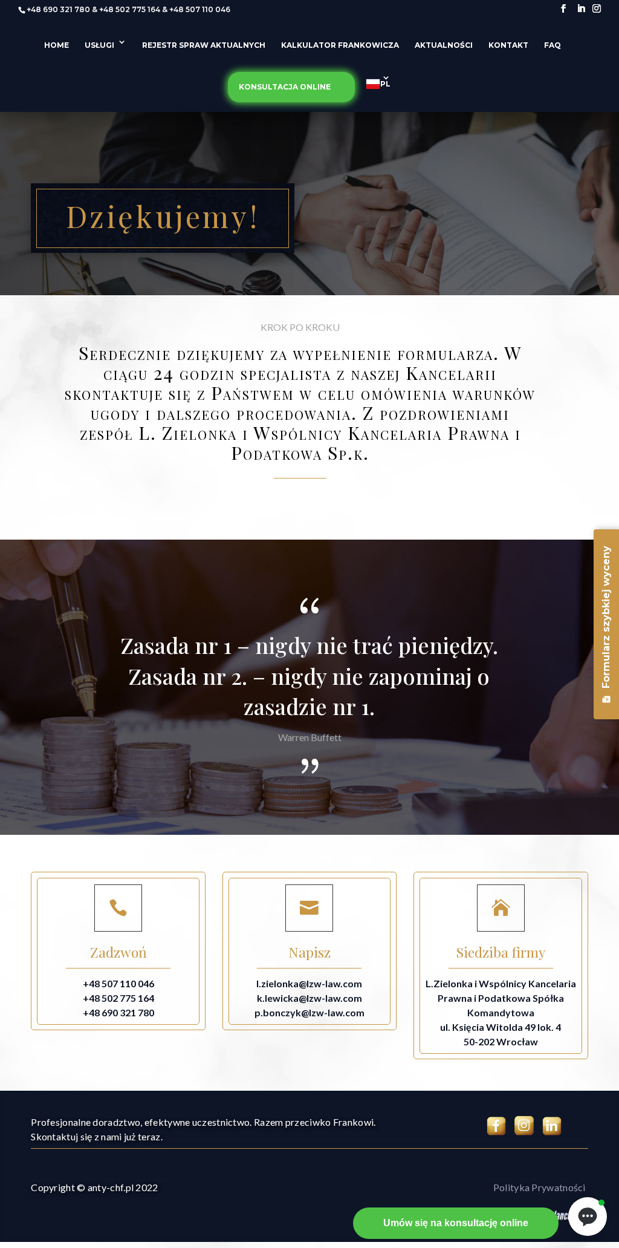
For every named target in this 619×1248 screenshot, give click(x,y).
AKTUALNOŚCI (444, 45)
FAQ (552, 45)
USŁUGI (99, 45)
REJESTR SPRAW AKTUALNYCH (203, 45)
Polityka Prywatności (539, 1187)
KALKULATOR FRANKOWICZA (340, 45)
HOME (56, 45)
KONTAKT (508, 45)
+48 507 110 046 (199, 9)
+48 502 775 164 (129, 9)
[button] (587, 1216)
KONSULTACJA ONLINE (285, 86)
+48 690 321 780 (58, 9)
